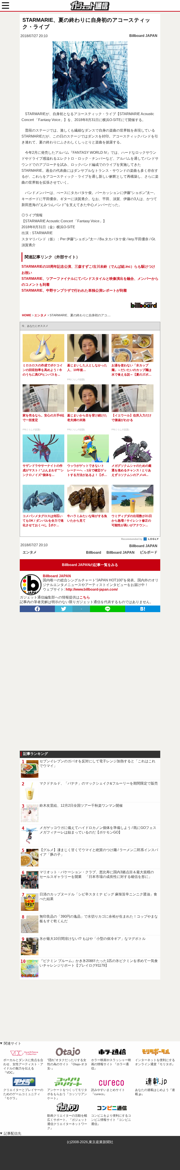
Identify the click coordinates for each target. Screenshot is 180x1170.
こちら (84, 597)
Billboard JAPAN (143, 36)
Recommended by (132, 539)
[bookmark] (142, 609)
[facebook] (37, 609)
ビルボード (148, 552)
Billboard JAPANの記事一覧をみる (90, 565)
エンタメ (30, 552)
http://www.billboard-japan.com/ (92, 589)
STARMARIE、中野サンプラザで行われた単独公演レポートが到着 (74, 290)
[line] (107, 609)
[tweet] (63, 609)
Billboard (93, 552)
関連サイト (12, 1043)
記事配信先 (12, 1133)
